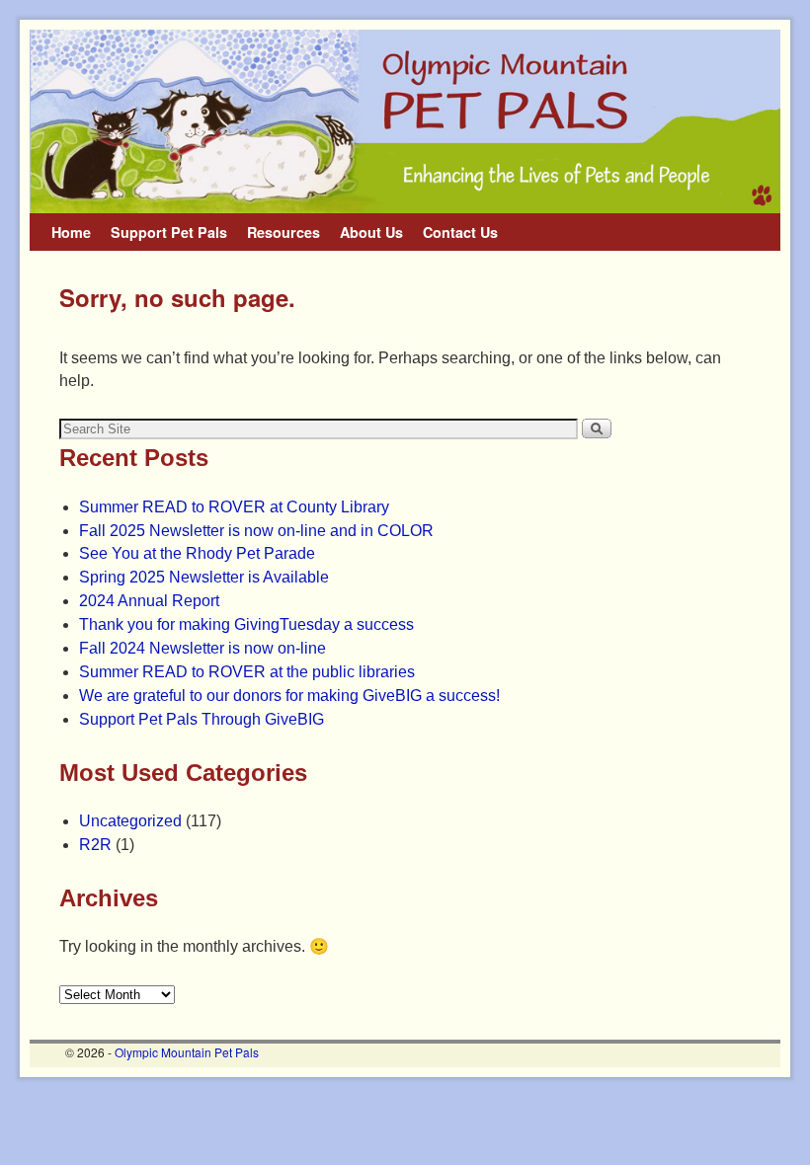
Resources (283, 232)
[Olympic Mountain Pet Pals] (405, 121)
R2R (95, 844)
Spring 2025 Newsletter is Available (204, 577)
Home (71, 232)
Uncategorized (130, 821)
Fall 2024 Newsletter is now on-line (202, 648)
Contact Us (460, 232)
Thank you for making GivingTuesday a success (246, 624)
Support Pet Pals (169, 232)
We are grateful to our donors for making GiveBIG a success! (289, 695)
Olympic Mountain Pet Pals (187, 1052)
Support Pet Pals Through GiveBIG (201, 719)
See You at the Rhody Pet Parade (197, 553)
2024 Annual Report (149, 600)
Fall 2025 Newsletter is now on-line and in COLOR (256, 530)
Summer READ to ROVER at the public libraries (247, 671)
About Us (371, 232)
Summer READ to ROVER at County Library (234, 507)
